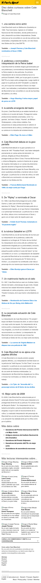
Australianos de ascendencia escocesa (20, 448)
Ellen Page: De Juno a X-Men (21, 135)
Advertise (36, 579)
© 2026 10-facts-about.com (10, 577)
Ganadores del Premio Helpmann (18, 440)
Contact (29, 579)
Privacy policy (22, 579)
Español (4, 563)
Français (4, 561)
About (15, 579)
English (4, 565)
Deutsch (4, 559)
